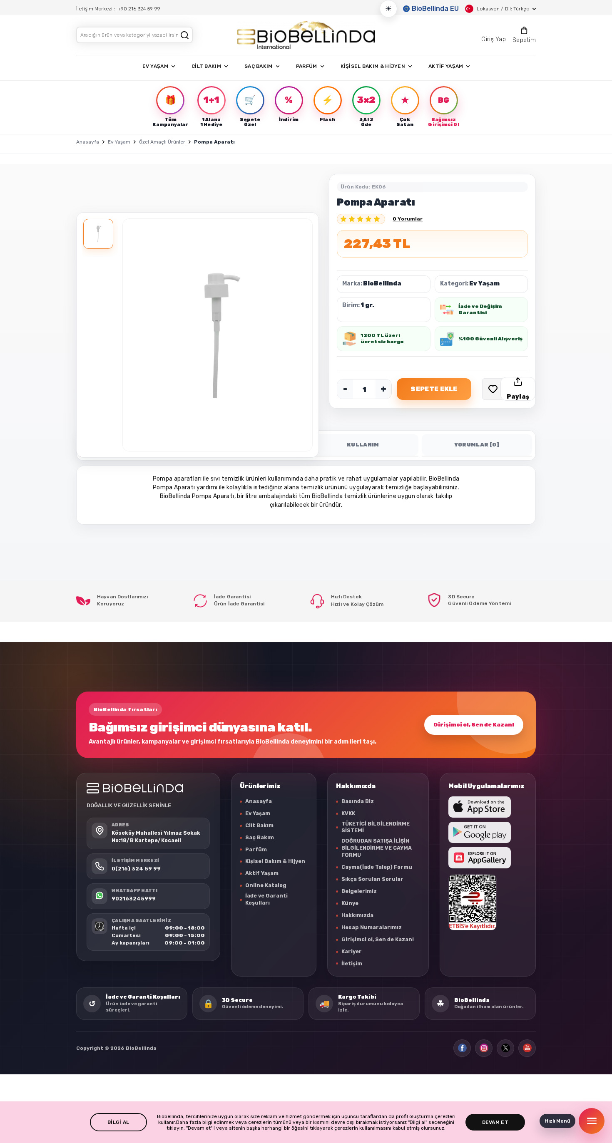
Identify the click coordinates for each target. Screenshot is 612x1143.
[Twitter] (505, 1048)
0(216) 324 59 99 (136, 868)
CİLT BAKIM (206, 66)
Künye (349, 903)
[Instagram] (484, 1048)
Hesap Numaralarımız (371, 927)
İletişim (351, 963)
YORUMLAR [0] (477, 444)
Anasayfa (87, 142)
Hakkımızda (357, 915)
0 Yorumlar (408, 219)
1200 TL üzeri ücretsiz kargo (382, 338)
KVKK (348, 813)
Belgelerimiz (359, 891)
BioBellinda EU (435, 8)
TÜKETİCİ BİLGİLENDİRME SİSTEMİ (375, 827)
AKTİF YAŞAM (445, 66)
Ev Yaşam (119, 142)
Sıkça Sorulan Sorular (372, 879)
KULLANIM (363, 444)
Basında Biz (357, 801)
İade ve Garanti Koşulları (266, 899)
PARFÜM (306, 66)
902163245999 (134, 898)
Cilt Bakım (259, 825)
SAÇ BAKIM (258, 66)
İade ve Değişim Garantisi (480, 309)
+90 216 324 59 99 (139, 9)
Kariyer (351, 951)
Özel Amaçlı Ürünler (162, 142)
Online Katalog (265, 885)
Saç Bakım (259, 837)
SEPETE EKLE (433, 389)
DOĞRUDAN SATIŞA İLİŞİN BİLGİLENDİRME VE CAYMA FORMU (376, 848)
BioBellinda (382, 283)
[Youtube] (527, 1048)
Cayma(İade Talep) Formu (376, 867)
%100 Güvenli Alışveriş (490, 339)
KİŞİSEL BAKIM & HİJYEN (373, 66)
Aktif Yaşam (262, 873)
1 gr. (367, 305)
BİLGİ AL (118, 1122)
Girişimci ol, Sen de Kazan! (473, 725)
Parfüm (256, 849)
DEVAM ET (495, 1122)
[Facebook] (462, 1048)
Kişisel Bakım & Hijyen (275, 861)
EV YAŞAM (155, 66)
